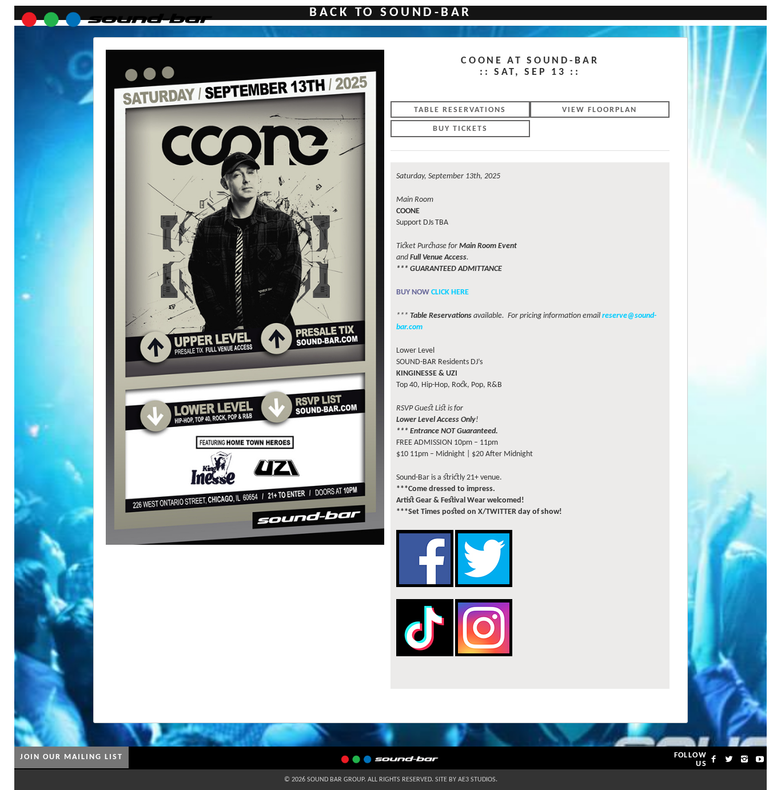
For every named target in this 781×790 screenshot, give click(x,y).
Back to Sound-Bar (390, 12)
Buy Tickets (460, 129)
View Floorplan (599, 110)
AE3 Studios (477, 779)
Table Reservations (460, 110)
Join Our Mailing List (71, 757)
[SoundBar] (110, 14)
